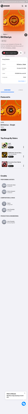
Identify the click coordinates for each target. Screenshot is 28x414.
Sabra (9, 145)
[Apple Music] (3, 130)
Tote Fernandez (12, 154)
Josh (9, 143)
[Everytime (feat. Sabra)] (4, 164)
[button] (26, 1)
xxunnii (10, 163)
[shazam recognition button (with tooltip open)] (24, 404)
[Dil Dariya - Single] (11, 115)
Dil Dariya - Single (11, 48)
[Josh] (4, 145)
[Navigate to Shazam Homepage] (5, 6)
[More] (23, 147)
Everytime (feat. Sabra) (14, 162)
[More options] (24, 53)
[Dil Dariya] (25, 34)
